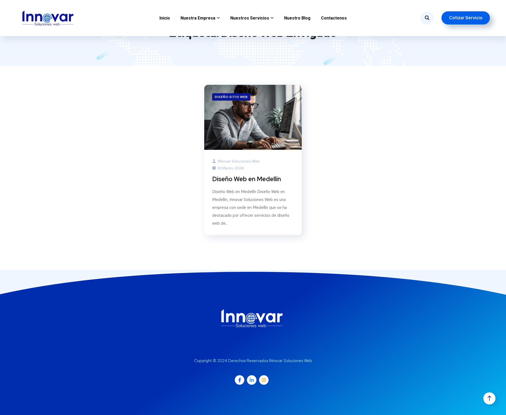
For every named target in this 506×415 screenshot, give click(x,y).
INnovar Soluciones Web (238, 161)
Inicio (164, 18)
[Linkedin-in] (251, 380)
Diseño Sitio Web (231, 97)
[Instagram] (264, 380)
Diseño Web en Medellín (246, 179)
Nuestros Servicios (249, 18)
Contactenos (334, 18)
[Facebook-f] (239, 380)
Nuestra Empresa (198, 18)
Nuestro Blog (297, 18)
